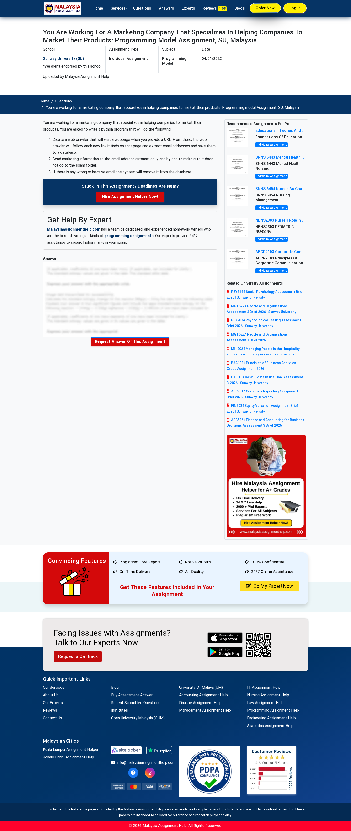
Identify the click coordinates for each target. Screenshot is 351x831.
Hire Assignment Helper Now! (130, 196)
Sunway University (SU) (63, 58)
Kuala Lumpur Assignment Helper (70, 749)
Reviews (214, 8)
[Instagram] (150, 773)
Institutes (119, 710)
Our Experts (53, 702)
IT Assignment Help (264, 687)
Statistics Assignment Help (270, 726)
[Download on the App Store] (225, 637)
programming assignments (129, 235)
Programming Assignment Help (273, 710)
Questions (142, 8)
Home (98, 8)
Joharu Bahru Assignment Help (68, 757)
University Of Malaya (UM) (201, 687)
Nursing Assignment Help (268, 695)
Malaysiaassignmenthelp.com (73, 229)
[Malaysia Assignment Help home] (62, 8)
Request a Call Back (78, 656)
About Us (50, 695)
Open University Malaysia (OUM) (138, 718)
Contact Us (52, 718)
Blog (115, 687)
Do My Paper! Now (273, 586)
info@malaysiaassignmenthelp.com (144, 762)
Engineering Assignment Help (271, 718)
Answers (166, 8)
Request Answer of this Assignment (130, 341)
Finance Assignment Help (200, 702)
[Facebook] (133, 773)
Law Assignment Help (265, 702)
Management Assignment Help (205, 710)
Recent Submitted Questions (135, 702)
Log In (295, 8)
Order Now (265, 8)
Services (118, 8)
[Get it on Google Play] (225, 652)
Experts (188, 8)
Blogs (239, 8)
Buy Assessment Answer (132, 695)
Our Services (53, 687)
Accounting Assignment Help (203, 695)
